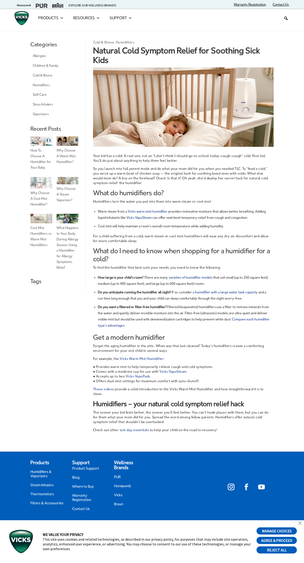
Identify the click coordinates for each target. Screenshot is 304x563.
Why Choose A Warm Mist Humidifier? (66, 156)
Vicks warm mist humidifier (147, 212)
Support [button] (118, 18)
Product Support (85, 468)
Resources (84, 18)
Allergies (39, 56)
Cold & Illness (42, 75)
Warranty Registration (81, 497)
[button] (286, 18)
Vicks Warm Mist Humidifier (142, 359)
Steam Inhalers (42, 485)
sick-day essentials (134, 430)
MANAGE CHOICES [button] (277, 531)
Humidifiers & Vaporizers (41, 474)
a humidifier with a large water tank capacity (225, 292)
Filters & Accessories (46, 503)
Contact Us (81, 509)
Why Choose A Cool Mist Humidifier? (39, 198)
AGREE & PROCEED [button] (276, 540)
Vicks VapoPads (138, 376)
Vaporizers (41, 114)
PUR (117, 477)
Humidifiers (41, 85)
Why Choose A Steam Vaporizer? (66, 194)
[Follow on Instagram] (231, 487)
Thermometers (42, 494)
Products (48, 18)
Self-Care (40, 95)
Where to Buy (83, 486)
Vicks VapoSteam (139, 218)
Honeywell (122, 486)
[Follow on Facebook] (246, 487)
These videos (103, 389)
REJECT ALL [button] (277, 550)
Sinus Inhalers (43, 104)
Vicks (118, 495)
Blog (76, 477)
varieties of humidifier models (191, 278)
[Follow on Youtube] (261, 487)
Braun (118, 504)
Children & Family (45, 66)
